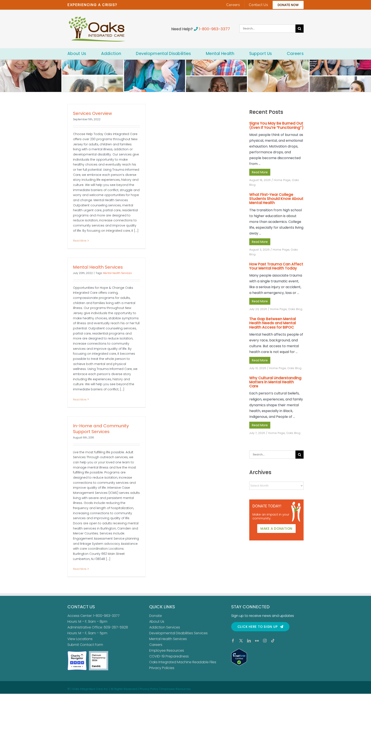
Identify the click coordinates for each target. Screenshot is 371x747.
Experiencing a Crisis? (92, 5)
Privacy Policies (161, 667)
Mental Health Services (98, 267)
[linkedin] (249, 640)
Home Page (282, 180)
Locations (84, 638)
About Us (156, 621)
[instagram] (265, 640)
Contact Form (91, 644)
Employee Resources (166, 650)
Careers (155, 644)
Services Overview (92, 113)
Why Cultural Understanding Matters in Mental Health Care (275, 382)
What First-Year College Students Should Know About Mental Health (276, 198)
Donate (155, 615)
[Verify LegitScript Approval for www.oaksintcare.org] (267, 657)
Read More (80, 240)
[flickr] (257, 640)
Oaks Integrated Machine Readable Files (182, 662)
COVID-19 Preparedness (169, 656)
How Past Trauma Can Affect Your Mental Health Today (276, 266)
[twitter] (241, 640)
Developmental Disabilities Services (178, 633)
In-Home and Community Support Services (101, 429)
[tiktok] (273, 640)
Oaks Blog (295, 309)
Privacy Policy (149, 689)
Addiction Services (164, 627)
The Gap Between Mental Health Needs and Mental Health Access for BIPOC (272, 323)
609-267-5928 (116, 627)
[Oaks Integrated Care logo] (96, 29)
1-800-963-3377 (214, 29)
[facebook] (233, 640)
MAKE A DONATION (276, 528)
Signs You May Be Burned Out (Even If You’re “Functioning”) (276, 125)
